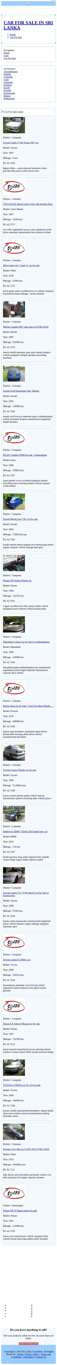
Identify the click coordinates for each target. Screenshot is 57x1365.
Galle (6, 79)
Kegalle (7, 90)
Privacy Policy (32, 1354)
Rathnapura (9, 98)
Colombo (8, 77)
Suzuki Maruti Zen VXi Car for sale (20, 519)
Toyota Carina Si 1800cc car (16, 959)
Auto (6, 55)
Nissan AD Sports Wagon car (17, 580)
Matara (7, 96)
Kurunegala (9, 93)
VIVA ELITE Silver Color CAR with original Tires (27, 204)
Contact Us (40, 1357)
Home (7, 53)
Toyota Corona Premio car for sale (19, 770)
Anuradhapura (10, 71)
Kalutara (8, 85)
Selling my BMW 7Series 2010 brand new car (25, 831)
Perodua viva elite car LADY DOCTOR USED (26, 1149)
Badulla (7, 74)
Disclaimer (28, 1357)
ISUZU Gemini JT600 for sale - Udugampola (25, 455)
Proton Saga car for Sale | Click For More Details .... (28, 706)
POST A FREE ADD (28, 1343)
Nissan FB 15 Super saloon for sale (20, 1210)
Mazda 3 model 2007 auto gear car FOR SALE (26, 327)
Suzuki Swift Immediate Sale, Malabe (21, 391)
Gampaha (8, 82)
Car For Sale (10, 58)
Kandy (7, 87)
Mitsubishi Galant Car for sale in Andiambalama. (26, 642)
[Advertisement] (28, 1273)
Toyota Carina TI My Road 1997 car (20, 142)
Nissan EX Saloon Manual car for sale (21, 1023)
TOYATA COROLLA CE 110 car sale (21, 1085)
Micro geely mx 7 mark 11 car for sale (21, 265)
